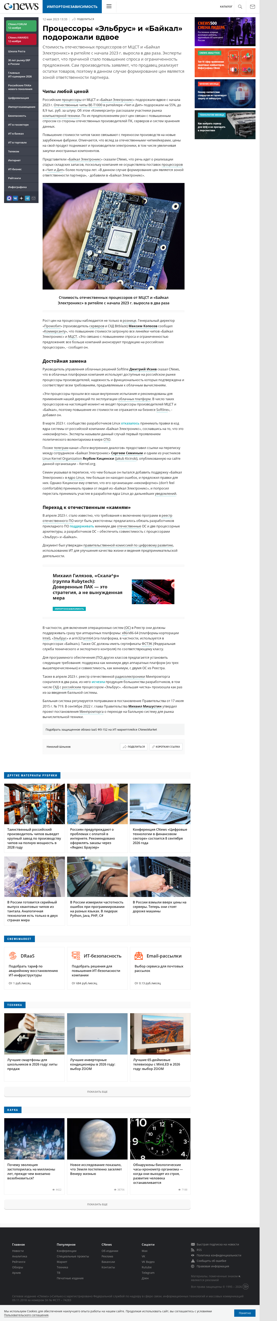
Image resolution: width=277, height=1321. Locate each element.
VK (143, 1256)
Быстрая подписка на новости (218, 1244)
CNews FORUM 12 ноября (17, 26)
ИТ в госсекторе (18, 124)
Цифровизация (18, 98)
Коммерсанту (54, 331)
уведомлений (165, 493)
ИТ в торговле (17, 142)
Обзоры (17, 1267)
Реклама (107, 1256)
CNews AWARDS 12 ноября (18, 39)
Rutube (147, 1267)
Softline (162, 409)
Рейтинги (14, 178)
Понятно (245, 1313)
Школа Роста (16, 51)
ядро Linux (76, 477)
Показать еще (97, 1091)
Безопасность (17, 116)
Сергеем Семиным (127, 453)
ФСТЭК (147, 643)
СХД (56, 687)
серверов (96, 326)
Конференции (66, 1251)
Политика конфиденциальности (219, 1255)
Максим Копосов (143, 326)
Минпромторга (91, 711)
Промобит (52, 326)
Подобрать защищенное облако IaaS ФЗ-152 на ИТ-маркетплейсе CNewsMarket (101, 729)
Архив (16, 1273)
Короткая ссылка (168, 746)
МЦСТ (72, 336)
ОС (127, 627)
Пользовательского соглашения (26, 1315)
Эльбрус (60, 638)
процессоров (172, 164)
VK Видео (148, 1262)
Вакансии (108, 1262)
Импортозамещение (21, 107)
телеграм (61, 448)
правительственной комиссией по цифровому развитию (128, 545)
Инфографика (17, 187)
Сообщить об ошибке (211, 1261)
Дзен (145, 1278)
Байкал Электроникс (117, 99)
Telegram (148, 1273)
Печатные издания (70, 1278)
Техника (62, 1267)
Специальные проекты (73, 1256)
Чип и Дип (55, 170)
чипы (83, 105)
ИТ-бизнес (14, 169)
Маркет (62, 1262)
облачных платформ (134, 399)
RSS (199, 1250)
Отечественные (66, 105)
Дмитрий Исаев (143, 369)
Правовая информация (213, 1266)
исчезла (98, 682)
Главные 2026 (20, 74)
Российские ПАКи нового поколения (20, 87)
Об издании (110, 1251)
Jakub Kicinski (126, 458)
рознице (129, 320)
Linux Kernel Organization (62, 458)
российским (71, 687)
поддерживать (82, 526)
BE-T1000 (95, 105)
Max (144, 1251)
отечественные (129, 526)
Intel (46, 638)
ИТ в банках (16, 133)
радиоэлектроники (130, 676)
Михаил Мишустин (145, 706)
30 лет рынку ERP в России (19, 62)
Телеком (13, 151)
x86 (124, 633)
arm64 (88, 638)
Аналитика (19, 1256)
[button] (240, 7)
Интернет (14, 160)
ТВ (58, 1273)
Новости (18, 1251)
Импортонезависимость (72, 6)
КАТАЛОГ (226, 6)
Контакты (108, 1267)
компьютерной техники (61, 115)
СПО (106, 439)
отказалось (130, 423)
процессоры (72, 99)
